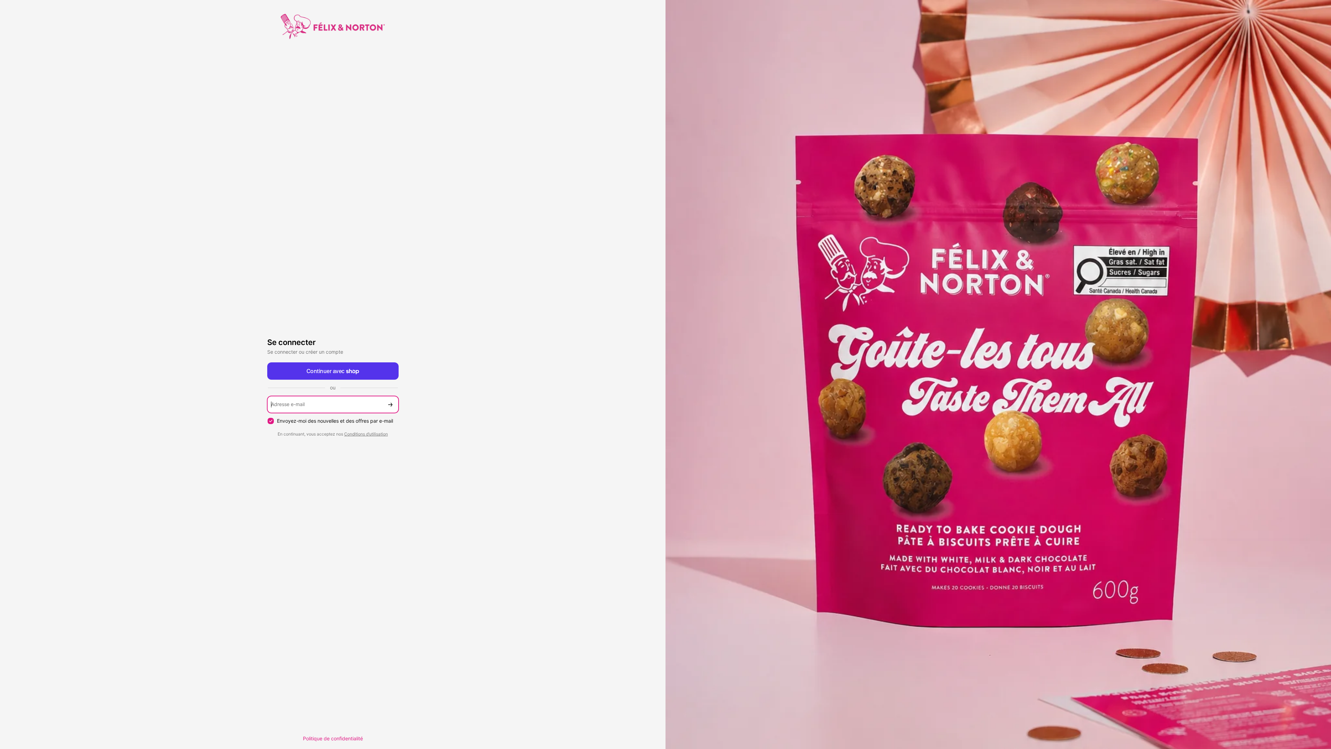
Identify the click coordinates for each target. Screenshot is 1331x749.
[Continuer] (390, 404)
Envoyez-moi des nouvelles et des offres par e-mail (335, 421)
